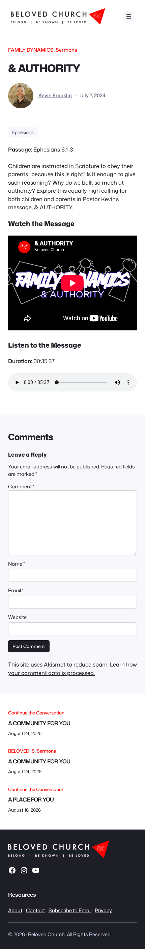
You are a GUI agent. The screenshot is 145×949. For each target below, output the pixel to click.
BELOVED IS (21, 751)
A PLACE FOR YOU (31, 799)
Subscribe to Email (70, 910)
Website (17, 617)
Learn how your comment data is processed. (72, 668)
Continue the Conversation (36, 712)
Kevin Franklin (55, 95)
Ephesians (23, 132)
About (15, 910)
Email (16, 590)
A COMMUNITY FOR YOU (39, 723)
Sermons (66, 49)
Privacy (103, 910)
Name (16, 563)
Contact (35, 910)
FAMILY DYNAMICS (31, 49)
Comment (21, 486)
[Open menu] (128, 16)
